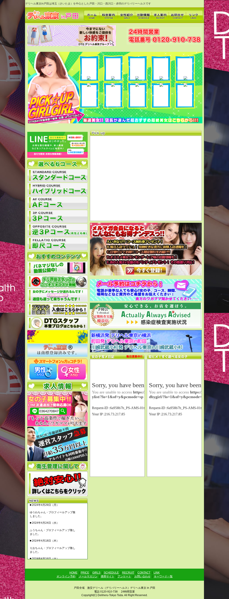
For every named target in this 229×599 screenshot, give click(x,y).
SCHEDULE (111, 572)
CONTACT (144, 572)
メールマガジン (88, 576)
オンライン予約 (66, 576)
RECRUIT (128, 572)
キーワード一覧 (163, 576)
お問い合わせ (142, 576)
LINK (157, 572)
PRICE (85, 572)
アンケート (124, 576)
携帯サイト (107, 576)
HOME (73, 572)
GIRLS (96, 572)
